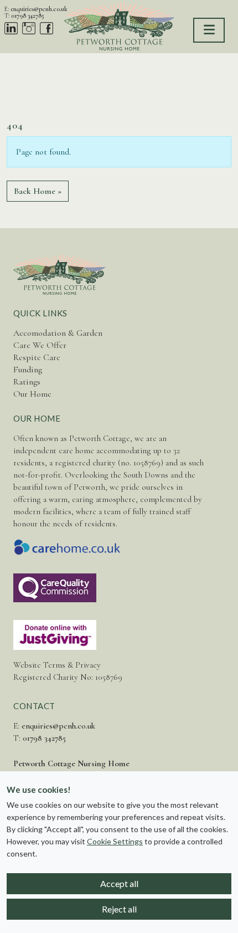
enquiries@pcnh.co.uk (39, 9)
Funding (27, 369)
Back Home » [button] (37, 191)
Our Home (32, 393)
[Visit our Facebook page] (46, 27)
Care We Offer (39, 345)
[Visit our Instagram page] (28, 27)
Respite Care (36, 357)
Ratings (26, 381)
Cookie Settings (115, 841)
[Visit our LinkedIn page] (11, 27)
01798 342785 (27, 15)
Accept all (119, 883)
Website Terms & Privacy (57, 665)
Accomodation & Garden (57, 333)
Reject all (119, 909)
